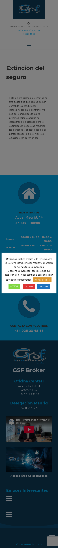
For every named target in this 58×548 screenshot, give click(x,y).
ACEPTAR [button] (14, 286)
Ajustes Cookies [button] (42, 280)
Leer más (43, 286)
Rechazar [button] (28, 286)
